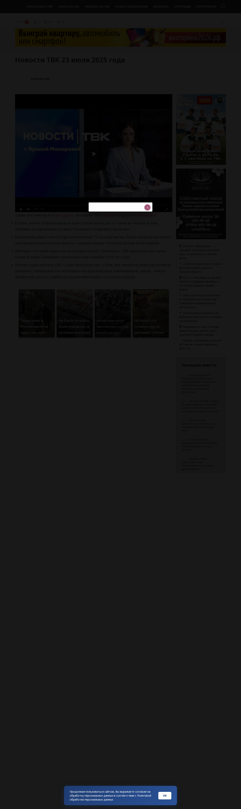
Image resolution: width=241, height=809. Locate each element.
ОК (165, 795)
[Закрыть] (147, 207)
